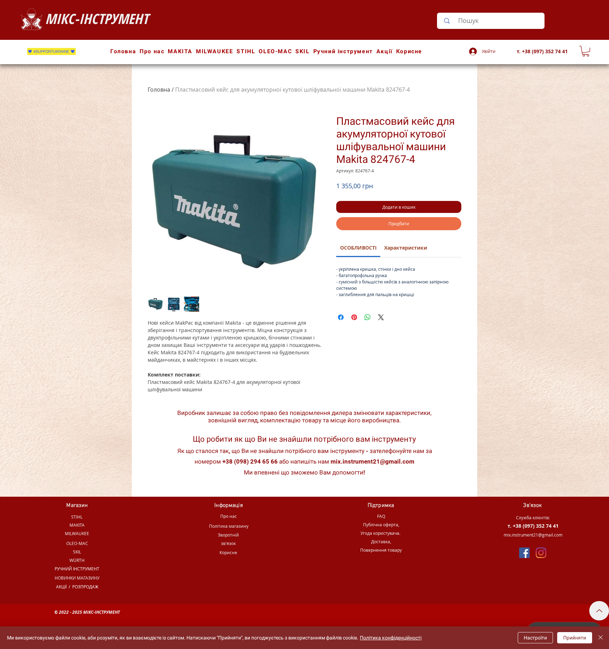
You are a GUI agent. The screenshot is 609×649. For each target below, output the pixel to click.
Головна (159, 89)
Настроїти (535, 638)
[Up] (599, 610)
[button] (585, 51)
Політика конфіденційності (391, 638)
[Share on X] (381, 317)
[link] (358, 247)
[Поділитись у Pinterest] (354, 317)
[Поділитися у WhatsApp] (367, 317)
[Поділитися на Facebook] (341, 317)
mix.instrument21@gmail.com (372, 461)
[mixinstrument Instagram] (541, 552)
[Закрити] (600, 637)
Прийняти (574, 638)
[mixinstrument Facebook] (524, 552)
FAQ (381, 516)
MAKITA (77, 525)
